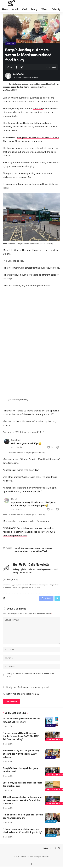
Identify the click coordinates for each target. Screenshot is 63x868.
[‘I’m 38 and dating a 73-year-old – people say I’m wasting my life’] (52, 817)
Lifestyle (51, 821)
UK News (10, 44)
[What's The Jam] (13, 3)
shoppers (27, 551)
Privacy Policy (12, 587)
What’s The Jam (22, 250)
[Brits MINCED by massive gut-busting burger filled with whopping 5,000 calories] (52, 753)
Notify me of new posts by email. (22, 693)
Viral (44, 551)
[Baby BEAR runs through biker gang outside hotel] (52, 771)
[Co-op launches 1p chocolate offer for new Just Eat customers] (52, 721)
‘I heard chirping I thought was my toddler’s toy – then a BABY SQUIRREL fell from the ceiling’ (21, 736)
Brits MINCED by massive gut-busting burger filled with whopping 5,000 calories (21, 753)
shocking (17, 551)
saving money (44, 548)
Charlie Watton (18, 74)
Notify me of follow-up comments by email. (28, 687)
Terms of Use (28, 585)
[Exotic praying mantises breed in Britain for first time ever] (52, 785)
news (34, 548)
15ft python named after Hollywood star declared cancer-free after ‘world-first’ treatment (22, 800)
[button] (5, 3)
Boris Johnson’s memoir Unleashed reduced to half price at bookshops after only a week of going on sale (29, 532)
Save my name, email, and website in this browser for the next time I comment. (30, 674)
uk (34, 551)
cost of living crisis (22, 548)
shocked (38, 108)
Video (38, 551)
